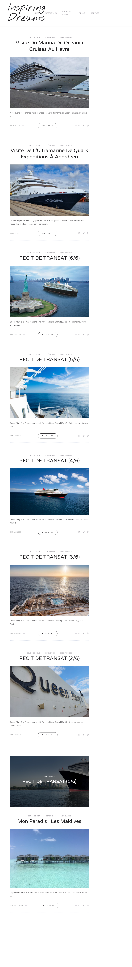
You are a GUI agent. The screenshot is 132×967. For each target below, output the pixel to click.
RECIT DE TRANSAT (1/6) (49, 781)
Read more (47, 126)
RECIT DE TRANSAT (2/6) (49, 658)
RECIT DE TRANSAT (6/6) (49, 258)
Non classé (66, 816)
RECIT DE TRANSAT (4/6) (49, 461)
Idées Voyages (66, 37)
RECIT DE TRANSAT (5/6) (49, 359)
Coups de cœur (67, 13)
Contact (95, 13)
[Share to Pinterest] (88, 126)
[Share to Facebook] (79, 126)
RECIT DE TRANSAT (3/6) (49, 557)
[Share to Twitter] (84, 126)
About (82, 13)
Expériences (51, 13)
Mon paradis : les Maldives (49, 821)
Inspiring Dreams (26, 13)
